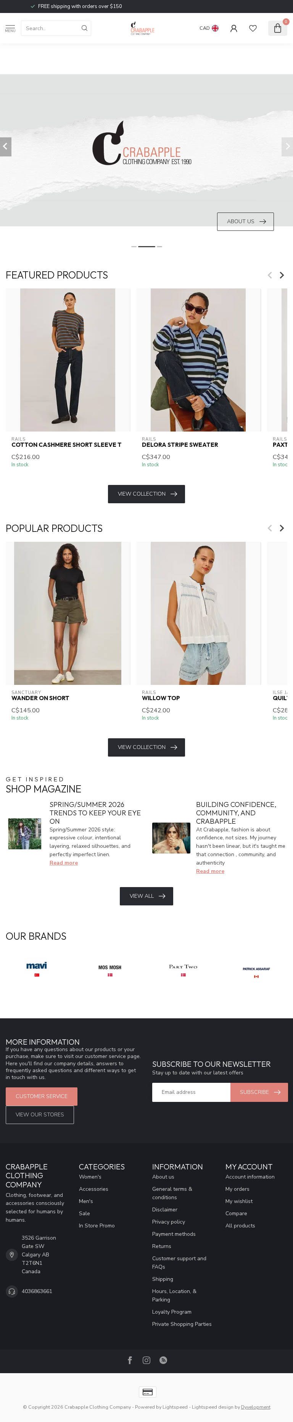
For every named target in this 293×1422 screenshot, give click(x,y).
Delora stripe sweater (180, 444)
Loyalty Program (172, 1312)
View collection (142, 494)
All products (240, 1225)
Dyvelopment (255, 1407)
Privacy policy (168, 1222)
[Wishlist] (253, 28)
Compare (236, 1213)
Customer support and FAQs (179, 1263)
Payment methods (174, 1234)
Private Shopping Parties (182, 1324)
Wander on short (40, 698)
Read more (64, 862)
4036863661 (37, 1291)
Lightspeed (175, 1407)
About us (163, 1176)
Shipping (162, 1279)
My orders (237, 1189)
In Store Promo (97, 1225)
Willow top (161, 698)
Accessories (93, 1189)
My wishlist (239, 1201)
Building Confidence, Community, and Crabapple (236, 813)
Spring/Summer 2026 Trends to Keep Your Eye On (95, 813)
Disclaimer (164, 1209)
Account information (250, 1176)
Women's (90, 1176)
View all (142, 896)
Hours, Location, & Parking (174, 1295)
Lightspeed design (212, 1407)
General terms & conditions (172, 1193)
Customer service (42, 1096)
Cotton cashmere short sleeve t (66, 444)
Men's (86, 1201)
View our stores (40, 1114)
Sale (84, 1213)
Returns (161, 1246)
